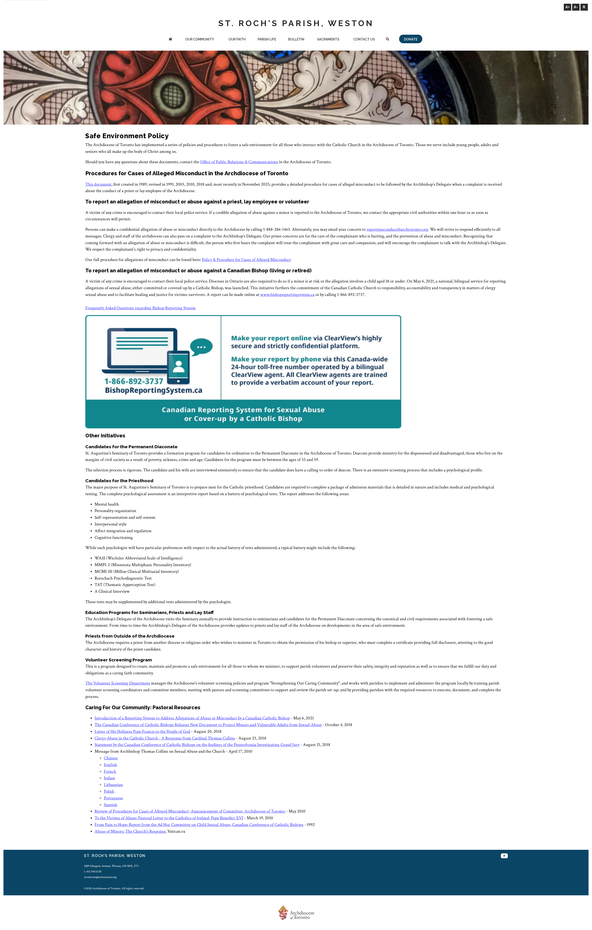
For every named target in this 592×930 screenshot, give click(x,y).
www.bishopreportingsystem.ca (287, 295)
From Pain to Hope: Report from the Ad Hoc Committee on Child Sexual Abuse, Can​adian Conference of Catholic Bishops (199, 825)
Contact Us (364, 39)
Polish (109, 791)
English (110, 765)
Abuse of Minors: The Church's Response (130, 831)
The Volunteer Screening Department (117, 683)
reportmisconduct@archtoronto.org (397, 229)
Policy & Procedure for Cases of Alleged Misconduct (246, 260)
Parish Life (267, 39)
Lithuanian (113, 785)
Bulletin (296, 39)
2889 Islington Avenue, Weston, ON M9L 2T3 (111, 866)
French (110, 771)
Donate (410, 39)
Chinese (111, 758)
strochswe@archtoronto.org (100, 877)
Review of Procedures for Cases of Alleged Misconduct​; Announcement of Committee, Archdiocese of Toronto (190, 811)
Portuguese (113, 798)
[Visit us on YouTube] (504, 856)
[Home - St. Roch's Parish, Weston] (170, 39)
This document (98, 184)
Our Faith (237, 39)
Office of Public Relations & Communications (239, 162)
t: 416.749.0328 (92, 871)
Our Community (199, 39)
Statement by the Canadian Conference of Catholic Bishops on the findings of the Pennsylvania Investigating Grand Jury (197, 745)
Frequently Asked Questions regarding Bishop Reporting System (140, 308)
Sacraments (328, 39)
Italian (109, 778)
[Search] (388, 39)
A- (576, 7)
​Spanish (110, 805)
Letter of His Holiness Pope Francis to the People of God (142, 731)
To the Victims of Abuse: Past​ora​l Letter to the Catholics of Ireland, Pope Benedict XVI (169, 818)
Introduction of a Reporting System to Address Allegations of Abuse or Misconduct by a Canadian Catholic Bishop (192, 718)
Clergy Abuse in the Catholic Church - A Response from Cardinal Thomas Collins (165, 738)
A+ (567, 7)
